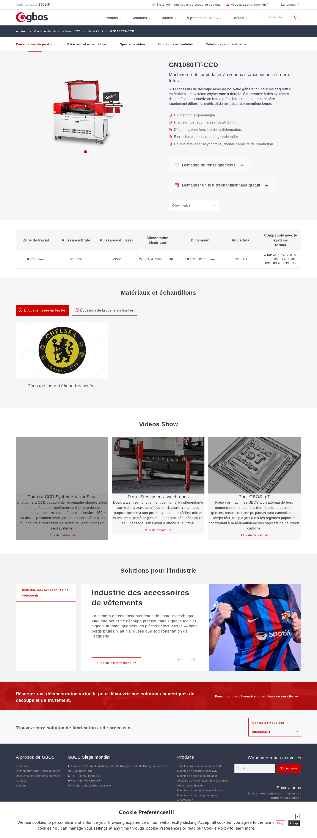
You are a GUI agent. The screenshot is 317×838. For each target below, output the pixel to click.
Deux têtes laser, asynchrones (158, 496)
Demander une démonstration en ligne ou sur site (254, 696)
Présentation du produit (35, 44)
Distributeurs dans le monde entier (38, 770)
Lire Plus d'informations (114, 662)
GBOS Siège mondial (89, 757)
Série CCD (95, 31)
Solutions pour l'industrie (226, 44)
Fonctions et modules (175, 44)
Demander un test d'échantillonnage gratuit (222, 185)
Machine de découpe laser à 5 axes (200, 790)
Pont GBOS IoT (254, 496)
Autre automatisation (190, 785)
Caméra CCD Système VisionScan (62, 496)
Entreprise (22, 766)
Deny (280, 823)
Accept (294, 823)
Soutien (167, 18)
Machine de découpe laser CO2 (57, 31)
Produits (111, 18)
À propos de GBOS (202, 18)
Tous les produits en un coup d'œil (199, 766)
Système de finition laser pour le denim (202, 780)
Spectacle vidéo (132, 44)
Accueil (21, 31)
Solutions (139, 18)
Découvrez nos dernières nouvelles (38, 775)
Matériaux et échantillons (87, 44)
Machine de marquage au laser (197, 775)
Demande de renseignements (209, 165)
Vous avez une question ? (250, 4)
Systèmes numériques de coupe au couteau (188, 4)
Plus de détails (60, 535)
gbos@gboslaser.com (97, 785)
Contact (238, 18)
